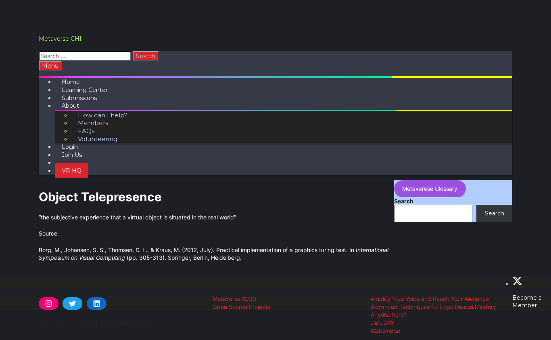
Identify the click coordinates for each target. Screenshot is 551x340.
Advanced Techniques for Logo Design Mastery (433, 306)
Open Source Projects (241, 306)
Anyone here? (389, 314)
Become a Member (527, 301)
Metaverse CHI (60, 38)
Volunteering (97, 139)
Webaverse (385, 330)
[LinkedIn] (96, 303)
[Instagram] (48, 303)
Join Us (72, 155)
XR (59, 9)
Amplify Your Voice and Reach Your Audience (430, 298)
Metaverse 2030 (234, 298)
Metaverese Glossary (429, 188)
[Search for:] (86, 55)
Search (403, 201)
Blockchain (70, 17)
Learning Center (85, 90)
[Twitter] (72, 303)
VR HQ (71, 170)
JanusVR (382, 322)
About (70, 105)
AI (58, 25)
